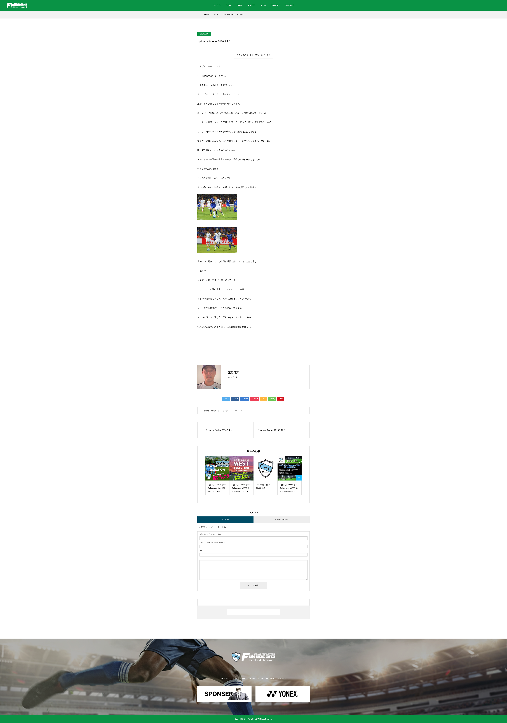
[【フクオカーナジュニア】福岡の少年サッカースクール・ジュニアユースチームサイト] (17, 5)
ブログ (225, 411)
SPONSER (275, 5)
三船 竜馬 (234, 372)
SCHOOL (217, 5)
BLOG (263, 5)
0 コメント (225, 520)
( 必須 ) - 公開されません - (211, 542)
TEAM (228, 5)
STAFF (240, 5)
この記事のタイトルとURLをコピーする (253, 55)
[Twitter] (486, 5)
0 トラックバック (281, 520)
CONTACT (289, 5)
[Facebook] (491, 5)
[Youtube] (497, 5)
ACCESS (251, 5)
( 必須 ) (210, 534)
